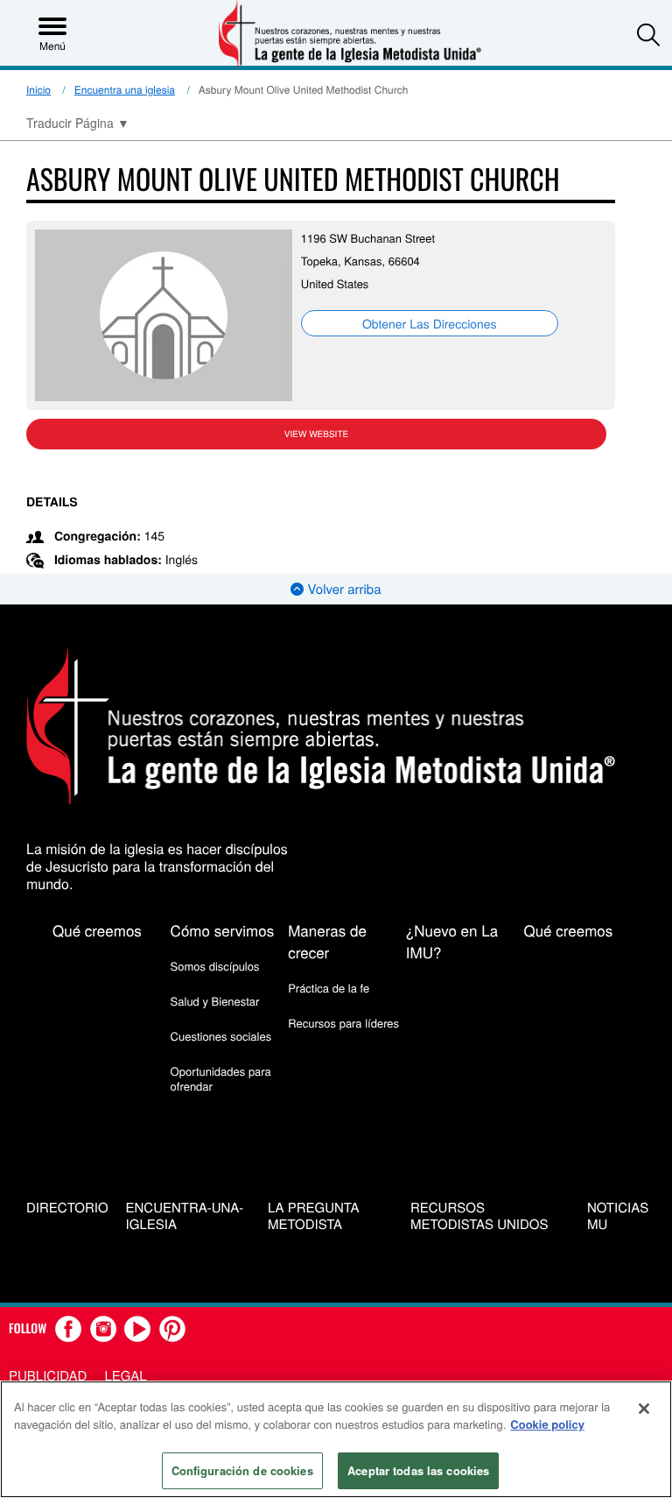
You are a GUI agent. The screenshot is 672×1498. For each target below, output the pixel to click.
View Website (316, 433)
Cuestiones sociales (221, 1036)
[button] (648, 34)
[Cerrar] (644, 1408)
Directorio (67, 1208)
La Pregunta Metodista (314, 1216)
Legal (125, 1376)
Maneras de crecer (327, 941)
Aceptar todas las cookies (418, 1470)
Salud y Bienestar (215, 1001)
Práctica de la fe (328, 987)
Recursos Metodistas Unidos (479, 1216)
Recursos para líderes (343, 1022)
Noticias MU (617, 1216)
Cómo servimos (223, 930)
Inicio (38, 89)
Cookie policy (547, 1424)
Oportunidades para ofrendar (221, 1078)
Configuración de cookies (242, 1470)
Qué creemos (97, 930)
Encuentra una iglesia (124, 89)
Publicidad (48, 1376)
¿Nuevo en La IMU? (452, 941)
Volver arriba (342, 589)
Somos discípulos (215, 965)
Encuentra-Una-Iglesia (185, 1216)
